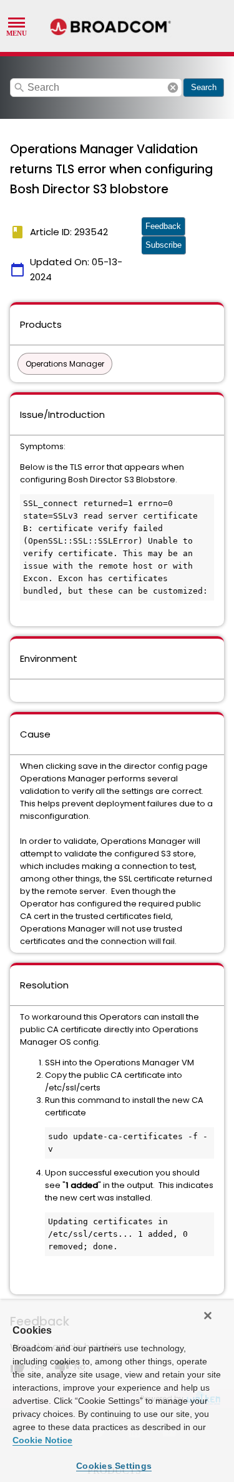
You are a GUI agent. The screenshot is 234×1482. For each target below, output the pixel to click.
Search (204, 87)
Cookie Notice (42, 1440)
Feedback (163, 226)
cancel (173, 87)
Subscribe (163, 245)
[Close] (208, 1315)
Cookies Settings (114, 1466)
